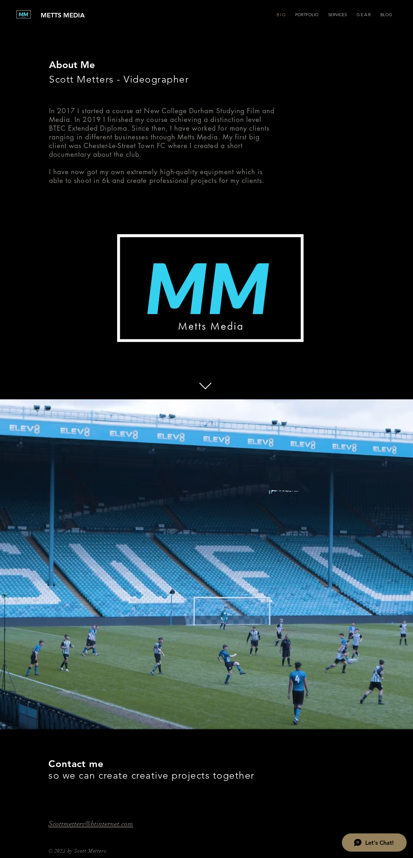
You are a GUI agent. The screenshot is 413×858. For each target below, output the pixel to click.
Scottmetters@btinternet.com (90, 823)
